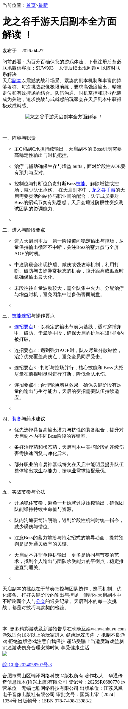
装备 (16, 418)
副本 (16, 80)
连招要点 (23, 326)
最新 (43, 5)
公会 (40, 601)
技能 (80, 183)
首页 (31, 5)
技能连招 (21, 315)
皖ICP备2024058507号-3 (27, 664)
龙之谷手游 (103, 189)
